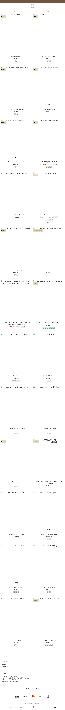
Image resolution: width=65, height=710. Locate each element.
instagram (5, 676)
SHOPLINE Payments (35, 703)
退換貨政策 (5, 666)
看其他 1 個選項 (49, 222)
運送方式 (4, 664)
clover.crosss (13, 676)
